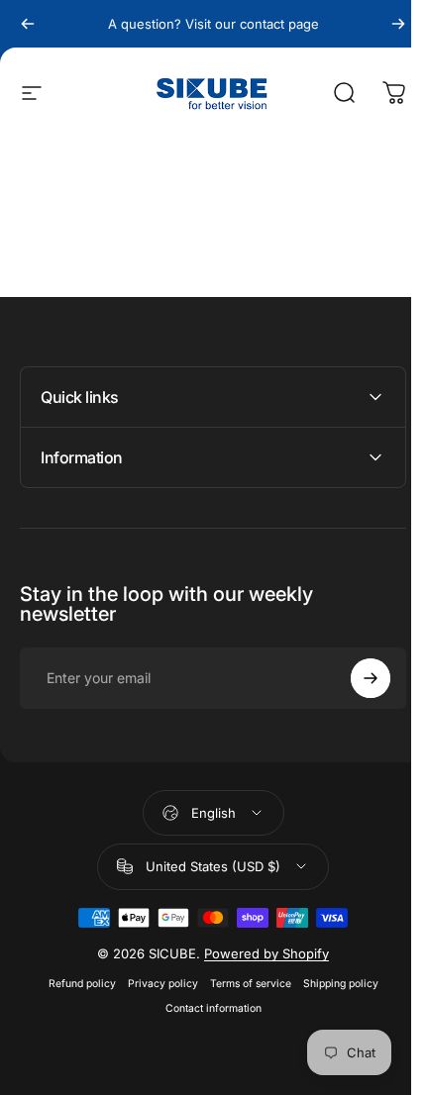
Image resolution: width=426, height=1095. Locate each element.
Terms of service (242, 983)
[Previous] (28, 24)
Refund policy (74, 983)
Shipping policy (333, 983)
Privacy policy (155, 983)
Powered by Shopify (259, 953)
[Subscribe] (355, 678)
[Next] (398, 24)
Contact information (206, 1008)
